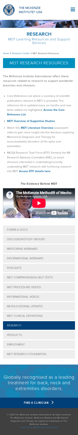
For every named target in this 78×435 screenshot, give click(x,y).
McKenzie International (46, 427)
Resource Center (21, 53)
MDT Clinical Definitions (25, 316)
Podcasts (14, 268)
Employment (16, 344)
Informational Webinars (25, 258)
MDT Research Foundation (26, 354)
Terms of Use (26, 427)
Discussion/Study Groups (26, 239)
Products (14, 335)
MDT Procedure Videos (24, 287)
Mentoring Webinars (22, 249)
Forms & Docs (17, 229)
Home (6, 53)
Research (14, 325)
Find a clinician (36, 403)
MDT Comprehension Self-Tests (30, 277)
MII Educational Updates (25, 306)
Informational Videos (23, 296)
